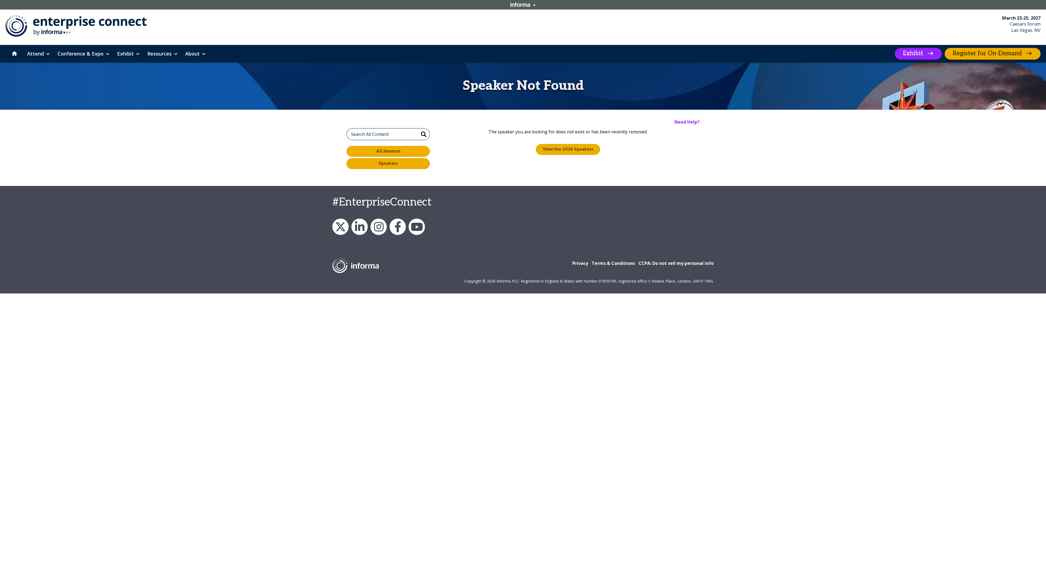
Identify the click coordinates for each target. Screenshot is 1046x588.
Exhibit (913, 53)
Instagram (378, 227)
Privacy (580, 263)
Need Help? (687, 122)
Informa (523, 4)
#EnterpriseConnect (381, 202)
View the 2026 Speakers (568, 149)
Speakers (388, 163)
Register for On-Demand (987, 53)
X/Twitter (340, 227)
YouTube (417, 227)
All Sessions (388, 151)
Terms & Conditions (613, 263)
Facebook (398, 227)
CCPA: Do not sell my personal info (676, 263)
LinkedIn (359, 227)
